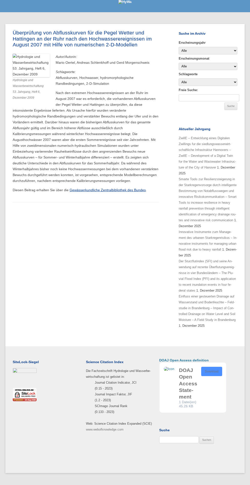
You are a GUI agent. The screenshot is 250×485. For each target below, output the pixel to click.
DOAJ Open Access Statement (188, 383)
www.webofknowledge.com (105, 429)
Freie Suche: (188, 90)
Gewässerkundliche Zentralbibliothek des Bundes (108, 190)
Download (212, 371)
